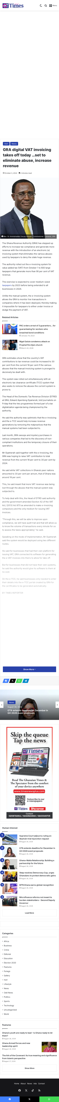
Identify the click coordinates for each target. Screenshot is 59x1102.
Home (16, 1083)
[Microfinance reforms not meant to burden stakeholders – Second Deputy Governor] (9, 901)
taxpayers (7, 285)
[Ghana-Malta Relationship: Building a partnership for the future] (9, 864)
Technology (9, 1005)
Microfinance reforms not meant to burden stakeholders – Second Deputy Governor (37, 900)
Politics (7, 997)
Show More (28, 669)
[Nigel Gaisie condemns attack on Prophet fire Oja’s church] (9, 345)
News (14, 144)
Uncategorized (10, 1010)
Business (8, 945)
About (23, 1083)
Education (8, 958)
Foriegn (7, 971)
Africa (6, 941)
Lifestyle (7, 984)
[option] (29, 705)
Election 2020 (10, 963)
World (6, 1014)
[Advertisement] (29, 43)
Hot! (6, 144)
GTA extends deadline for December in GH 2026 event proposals (28, 711)
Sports (7, 1001)
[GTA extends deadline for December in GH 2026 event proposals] (9, 852)
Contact (41, 1083)
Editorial (7, 954)
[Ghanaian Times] (13, 5)
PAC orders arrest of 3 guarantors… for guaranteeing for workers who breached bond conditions (37, 329)
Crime (6, 950)
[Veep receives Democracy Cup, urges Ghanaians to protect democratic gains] (9, 876)
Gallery (7, 975)
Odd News (8, 993)
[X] (12, 681)
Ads (35, 1083)
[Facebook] (5, 681)
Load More (29, 913)
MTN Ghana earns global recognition (36, 885)
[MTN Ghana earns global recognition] (9, 889)
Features (8, 967)
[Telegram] (25, 681)
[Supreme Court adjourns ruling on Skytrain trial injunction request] (9, 839)
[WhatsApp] (18, 681)
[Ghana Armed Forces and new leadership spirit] (49, 1047)
